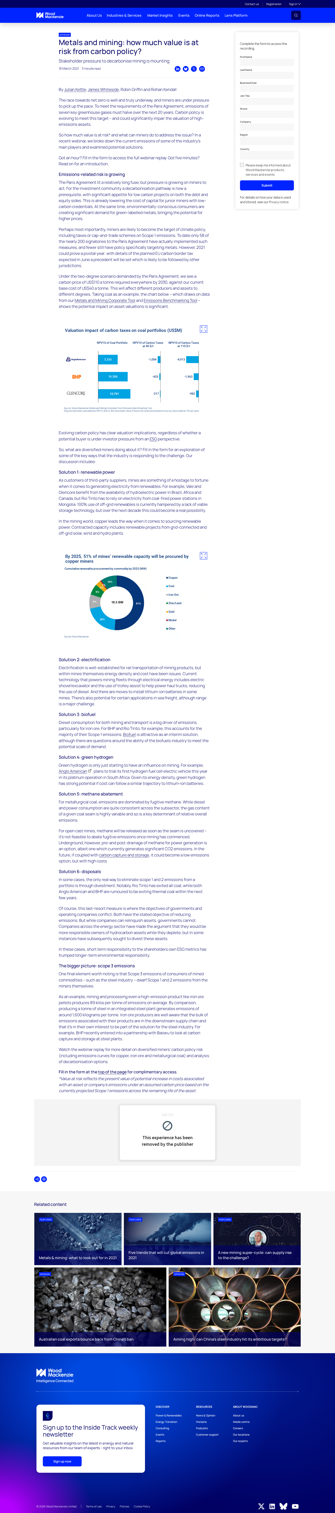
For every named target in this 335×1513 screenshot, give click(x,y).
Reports (161, 1441)
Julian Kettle (75, 89)
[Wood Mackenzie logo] (50, 15)
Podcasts (202, 1428)
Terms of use (94, 1506)
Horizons (201, 1422)
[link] (167, 1376)
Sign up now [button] (62, 1461)
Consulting (162, 1428)
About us (238, 1415)
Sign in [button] (295, 4)
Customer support (207, 1434)
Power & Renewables (169, 1415)
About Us (94, 15)
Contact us (252, 4)
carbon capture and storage (124, 855)
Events (184, 15)
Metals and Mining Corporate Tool (105, 300)
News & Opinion (205, 1415)
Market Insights (160, 15)
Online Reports (207, 15)
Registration (273, 4)
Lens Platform (236, 15)
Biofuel (129, 734)
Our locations (241, 1434)
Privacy (110, 1506)
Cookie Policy (142, 1506)
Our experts (240, 1441)
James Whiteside (103, 89)
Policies (124, 1506)
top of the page (112, 1072)
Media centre (241, 1422)
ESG (153, 439)
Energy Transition (166, 1422)
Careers (238, 1428)
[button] (296, 15)
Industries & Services (124, 15)
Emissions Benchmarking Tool (170, 300)
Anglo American (73, 771)
